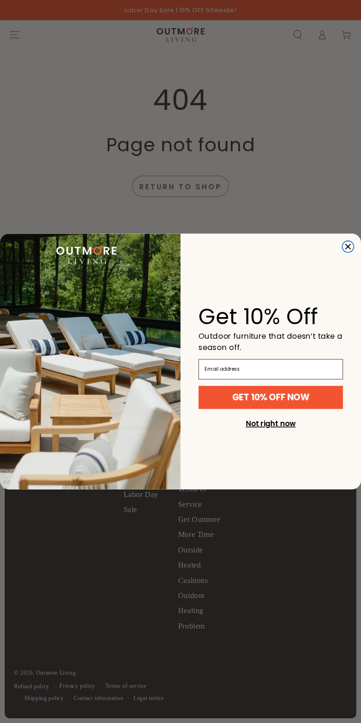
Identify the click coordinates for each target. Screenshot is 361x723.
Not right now (271, 424)
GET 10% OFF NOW (270, 397)
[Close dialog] (348, 247)
